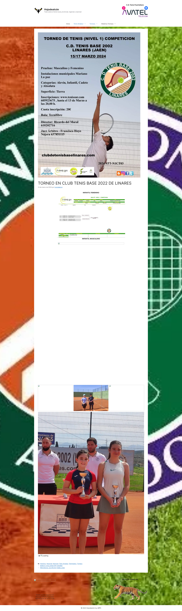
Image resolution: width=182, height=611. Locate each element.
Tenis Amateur (78, 24)
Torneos (92, 24)
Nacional (49, 563)
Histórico (43, 563)
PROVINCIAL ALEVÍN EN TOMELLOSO (52, 568)
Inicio (68, 24)
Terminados (72, 563)
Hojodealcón (51, 9)
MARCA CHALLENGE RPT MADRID (51, 566)
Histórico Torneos (107, 24)
